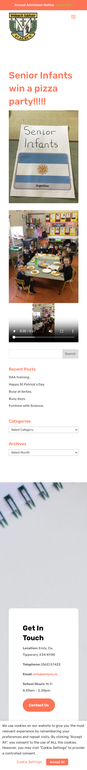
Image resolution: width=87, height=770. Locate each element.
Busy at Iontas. (20, 392)
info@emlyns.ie (45, 674)
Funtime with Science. (26, 406)
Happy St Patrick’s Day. (27, 384)
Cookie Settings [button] (29, 762)
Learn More (64, 5)
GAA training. (19, 377)
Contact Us (39, 705)
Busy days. (17, 399)
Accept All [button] (57, 762)
